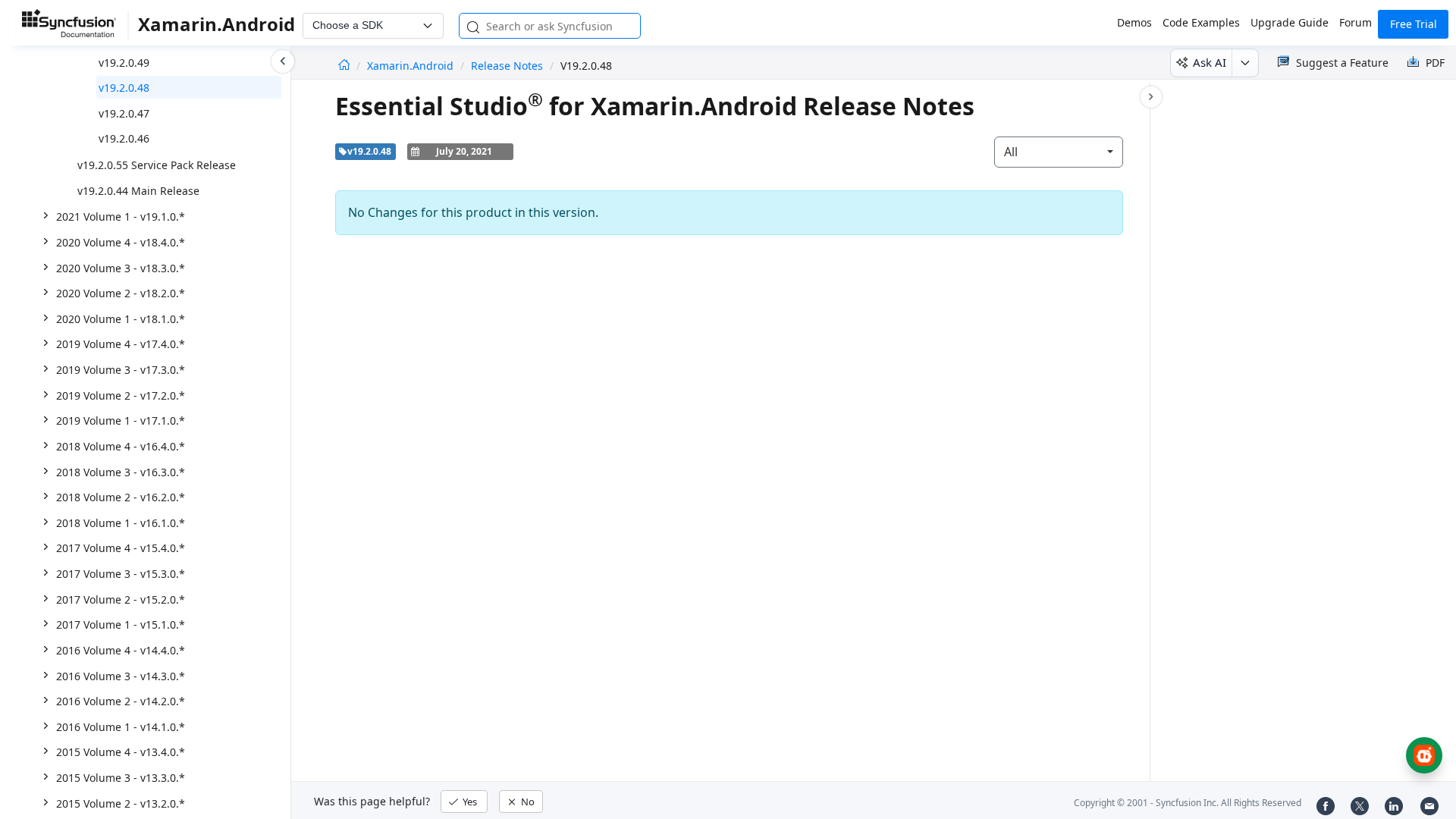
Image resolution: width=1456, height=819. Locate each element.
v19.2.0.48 (124, 87)
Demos (1134, 22)
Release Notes (507, 65)
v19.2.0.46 (124, 138)
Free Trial (1413, 24)
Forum (1355, 22)
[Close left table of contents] (283, 61)
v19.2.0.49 (124, 62)
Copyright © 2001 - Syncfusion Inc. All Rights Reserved (1187, 802)
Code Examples (1201, 22)
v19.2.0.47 (124, 113)
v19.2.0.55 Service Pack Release (156, 165)
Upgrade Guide (1289, 22)
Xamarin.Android (412, 65)
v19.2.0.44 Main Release (138, 191)
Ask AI (1209, 62)
